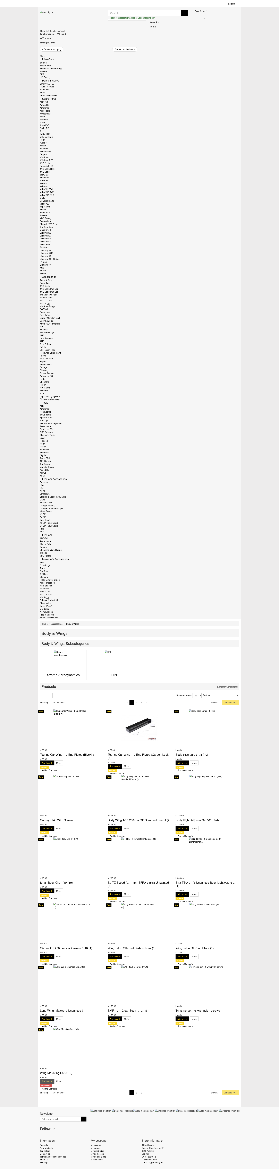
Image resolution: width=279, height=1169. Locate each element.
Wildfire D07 (45, 235)
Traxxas (43, 71)
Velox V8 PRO (46, 189)
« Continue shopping (51, 49)
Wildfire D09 (45, 241)
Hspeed (43, 361)
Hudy (42, 139)
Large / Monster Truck (50, 317)
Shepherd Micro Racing (51, 68)
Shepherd (44, 177)
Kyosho (43, 142)
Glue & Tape (45, 344)
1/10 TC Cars (46, 300)
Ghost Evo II (45, 229)
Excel (42, 437)
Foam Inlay (45, 312)
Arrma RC (44, 104)
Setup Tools (45, 414)
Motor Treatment (47, 582)
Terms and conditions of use (53, 1156)
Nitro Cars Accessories (55, 559)
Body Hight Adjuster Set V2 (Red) (197, 820)
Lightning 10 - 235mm (50, 258)
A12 (42, 131)
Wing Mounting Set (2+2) (56, 1073)
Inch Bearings (46, 338)
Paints (43, 346)
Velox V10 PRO (47, 195)
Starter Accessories (49, 617)
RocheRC (44, 148)
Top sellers (45, 1150)
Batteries (44, 482)
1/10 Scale (45, 163)
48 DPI (43, 514)
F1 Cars (43, 261)
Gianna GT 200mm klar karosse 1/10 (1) (66, 948)
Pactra (43, 355)
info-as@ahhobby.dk (153, 1162)
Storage (43, 367)
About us (44, 1159)
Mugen (43, 145)
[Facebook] (42, 1134)
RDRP (43, 384)
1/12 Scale (45, 171)
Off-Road (44, 574)
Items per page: (184, 695)
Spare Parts (49, 98)
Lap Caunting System (50, 396)
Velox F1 (44, 180)
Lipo (42, 485)
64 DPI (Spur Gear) (49, 525)
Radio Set (44, 89)
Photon (43, 209)
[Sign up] (83, 1119)
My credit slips (97, 1150)
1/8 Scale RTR (46, 160)
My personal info (98, 1156)
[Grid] (43, 695)
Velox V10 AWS (47, 192)
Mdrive (43, 472)
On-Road (44, 571)
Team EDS (45, 458)
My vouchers (97, 1159)
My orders (95, 1147)
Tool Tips (44, 420)
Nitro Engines (46, 585)
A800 (42, 116)
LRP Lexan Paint (47, 349)
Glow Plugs (45, 565)
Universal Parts (47, 200)
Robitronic (44, 449)
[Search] (184, 13)
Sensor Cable (46, 502)
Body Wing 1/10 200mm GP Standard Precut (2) (139, 820)
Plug (42, 528)
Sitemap (44, 1162)
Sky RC (43, 455)
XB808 (43, 270)
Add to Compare (49, 770)
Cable (42, 499)
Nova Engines (46, 611)
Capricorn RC (46, 429)
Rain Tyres (45, 314)
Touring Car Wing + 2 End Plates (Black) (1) (68, 754)
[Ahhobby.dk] (71, 16)
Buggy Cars (45, 221)
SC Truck (44, 309)
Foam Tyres (45, 283)
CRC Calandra (46, 136)
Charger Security (48, 505)
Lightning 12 (45, 250)
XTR (42, 393)
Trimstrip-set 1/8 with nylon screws (198, 1010)
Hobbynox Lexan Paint (50, 352)
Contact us (45, 1153)
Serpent (43, 62)
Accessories (49, 276)
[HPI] (114, 660)
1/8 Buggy (44, 597)
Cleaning (44, 370)
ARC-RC (44, 102)
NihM (42, 490)
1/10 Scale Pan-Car (49, 288)
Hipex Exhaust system (50, 579)
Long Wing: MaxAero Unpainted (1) (63, 1010)
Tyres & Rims (46, 280)
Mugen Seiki (45, 65)
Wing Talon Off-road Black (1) (195, 948)
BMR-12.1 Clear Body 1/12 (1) (127, 1010)
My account (96, 1145)
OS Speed (44, 608)
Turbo (42, 568)
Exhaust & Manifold (49, 600)
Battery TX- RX (47, 83)
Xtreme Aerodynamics (50, 323)
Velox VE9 (44, 203)
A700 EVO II (45, 125)
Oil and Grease (47, 373)
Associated (45, 110)
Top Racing (45, 206)
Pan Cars (44, 247)
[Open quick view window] (41, 747)
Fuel (42, 562)
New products (46, 1147)
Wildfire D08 (45, 238)
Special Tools (46, 417)
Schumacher (46, 151)
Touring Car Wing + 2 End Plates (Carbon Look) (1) (139, 756)
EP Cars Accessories (54, 479)
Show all (214, 702)
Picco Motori (45, 603)
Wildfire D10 (45, 244)
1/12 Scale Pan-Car (49, 291)
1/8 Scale (44, 157)
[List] (49, 695)
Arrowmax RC (46, 376)
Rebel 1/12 (45, 212)
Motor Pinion (46, 511)
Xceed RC (44, 390)
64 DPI (43, 517)
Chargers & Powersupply (51, 508)
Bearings (44, 329)
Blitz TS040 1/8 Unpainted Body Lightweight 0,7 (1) (206, 884)
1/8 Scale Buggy (47, 306)
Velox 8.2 (44, 183)
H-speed (44, 440)
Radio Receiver (47, 86)
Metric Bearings (47, 332)
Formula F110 (46, 165)
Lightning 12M (46, 253)
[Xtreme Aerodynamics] (63, 660)
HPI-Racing (45, 387)
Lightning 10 (45, 256)
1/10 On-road (46, 594)
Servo (42, 92)
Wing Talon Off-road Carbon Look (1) (132, 948)
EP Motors (45, 493)
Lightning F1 (45, 264)
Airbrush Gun (46, 364)
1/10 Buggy (45, 303)
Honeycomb (45, 411)
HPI (41, 326)
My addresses (97, 1153)
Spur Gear (45, 519)
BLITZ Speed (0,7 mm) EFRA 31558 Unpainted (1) (138, 884)
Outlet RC (44, 128)
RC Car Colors (46, 358)
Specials (44, 1145)
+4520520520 (150, 1159)
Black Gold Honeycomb (50, 423)
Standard (44, 576)
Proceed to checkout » (125, 49)
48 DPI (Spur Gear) (49, 522)
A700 (42, 122)
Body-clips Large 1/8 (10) (192, 754)
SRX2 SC (44, 174)
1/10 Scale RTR (47, 168)
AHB (42, 335)
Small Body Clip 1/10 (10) (56, 882)
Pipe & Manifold (47, 614)
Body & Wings (46, 320)
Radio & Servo (50, 80)
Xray (42, 267)
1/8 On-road (45, 591)
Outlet (42, 197)
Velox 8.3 (44, 186)
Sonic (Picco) (46, 605)
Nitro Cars (48, 59)
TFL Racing (45, 461)
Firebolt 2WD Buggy (49, 224)
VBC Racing (45, 218)
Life (41, 488)
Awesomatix (45, 113)
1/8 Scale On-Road (49, 294)
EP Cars (47, 535)
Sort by (206, 695)
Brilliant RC (45, 133)
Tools (45, 402)
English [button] (231, 3)
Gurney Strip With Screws (56, 820)
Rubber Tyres (46, 297)
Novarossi (44, 588)
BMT (42, 74)
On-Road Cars (46, 226)
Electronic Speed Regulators (53, 496)
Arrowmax (44, 107)
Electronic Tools (47, 434)
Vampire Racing (47, 466)
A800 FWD (45, 119)
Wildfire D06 (45, 232)
